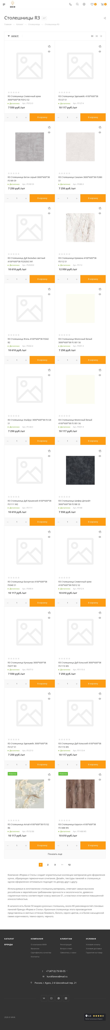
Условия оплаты (93, 944)
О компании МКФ (39, 944)
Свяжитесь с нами (68, 952)
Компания (37, 938)
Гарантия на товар (94, 952)
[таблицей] (101, 36)
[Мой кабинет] (84, 4)
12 (69, 864)
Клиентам (66, 938)
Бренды (8, 944)
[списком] (97, 36)
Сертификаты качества (41, 952)
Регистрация (65, 944)
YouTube (51, 998)
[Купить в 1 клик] (49, 46)
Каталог (9, 938)
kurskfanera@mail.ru (57, 976)
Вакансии (35, 948)
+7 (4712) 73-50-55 (55, 971)
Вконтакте (44, 998)
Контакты (35, 956)
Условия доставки (94, 948)
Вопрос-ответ (66, 948)
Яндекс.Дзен (66, 998)
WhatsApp (59, 998)
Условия (91, 938)
